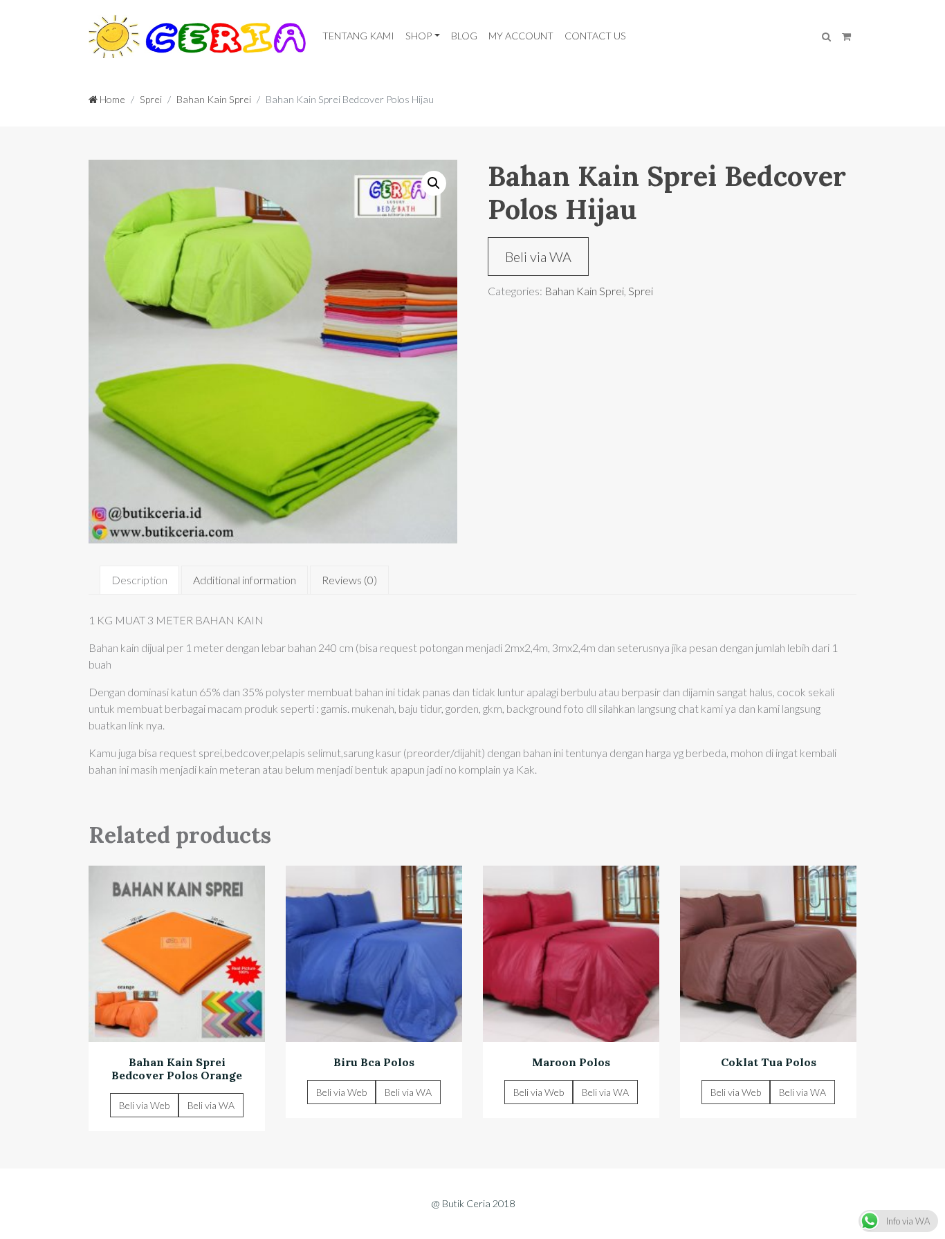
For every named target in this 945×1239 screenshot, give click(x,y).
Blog (464, 35)
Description (139, 579)
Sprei (151, 99)
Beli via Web (144, 1105)
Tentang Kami (358, 35)
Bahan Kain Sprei (213, 99)
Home (111, 99)
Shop (418, 35)
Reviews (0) (349, 579)
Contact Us (595, 35)
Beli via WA (538, 256)
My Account (520, 35)
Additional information (244, 579)
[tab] (139, 580)
